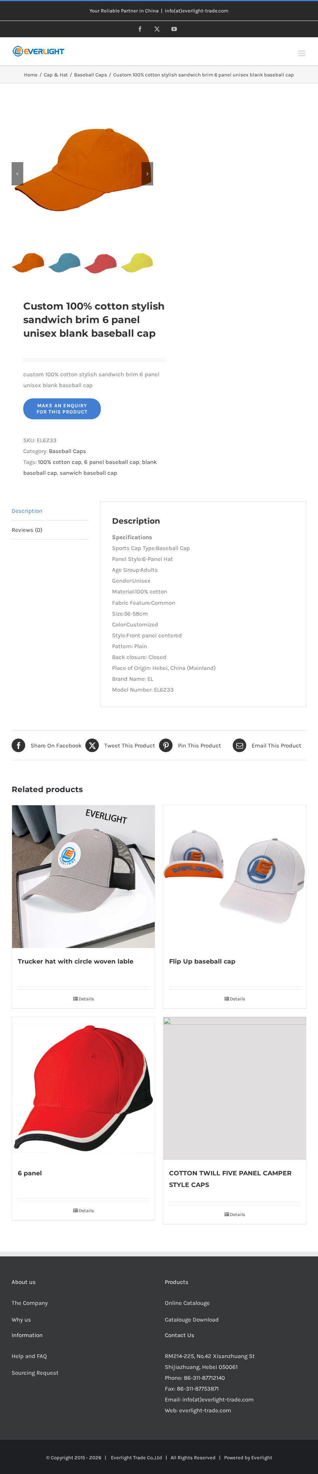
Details (86, 999)
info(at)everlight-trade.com (196, 11)
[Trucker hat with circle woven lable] (83, 876)
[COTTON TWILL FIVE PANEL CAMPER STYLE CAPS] (234, 1088)
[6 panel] (83, 1088)
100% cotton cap (59, 461)
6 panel (30, 1173)
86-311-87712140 (204, 1377)
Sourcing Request (35, 1372)
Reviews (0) (27, 529)
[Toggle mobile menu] (302, 53)
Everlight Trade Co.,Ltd (136, 1457)
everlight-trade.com (205, 1410)
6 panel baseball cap (111, 461)
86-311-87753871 (198, 1388)
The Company (30, 1302)
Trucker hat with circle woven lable (75, 961)
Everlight (261, 1457)
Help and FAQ (29, 1356)
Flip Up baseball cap (202, 961)
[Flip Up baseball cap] (234, 876)
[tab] (50, 511)
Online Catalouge (187, 1302)
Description (27, 510)
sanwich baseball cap (88, 472)
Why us (21, 1319)
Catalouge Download (192, 1319)
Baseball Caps (67, 451)
